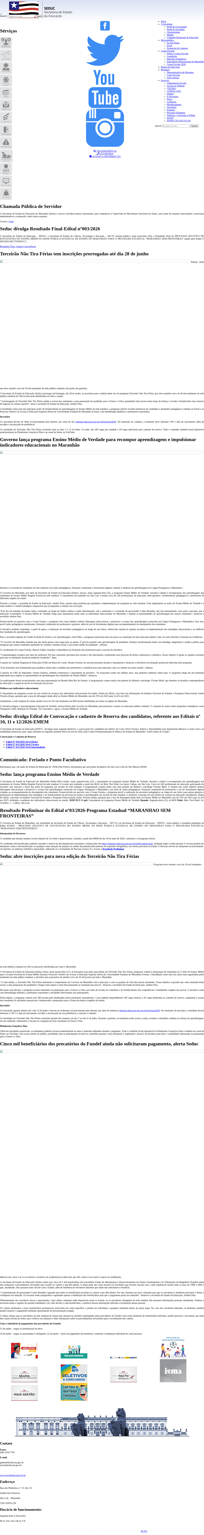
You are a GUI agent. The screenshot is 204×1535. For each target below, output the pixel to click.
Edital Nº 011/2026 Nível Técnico (22, 744)
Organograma (173, 32)
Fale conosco (173, 77)
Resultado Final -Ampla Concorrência (18, 246)
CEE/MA (171, 88)
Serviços (165, 80)
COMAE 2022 (174, 91)
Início (163, 21)
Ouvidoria (171, 107)
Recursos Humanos (176, 112)
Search (3, 16)
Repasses (165, 69)
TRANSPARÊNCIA (106, 151)
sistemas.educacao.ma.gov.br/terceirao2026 (95, 421)
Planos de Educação (170, 67)
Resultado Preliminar (113, 849)
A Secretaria (166, 24)
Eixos (169, 45)
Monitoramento (174, 104)
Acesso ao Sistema (175, 86)
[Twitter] (105, 68)
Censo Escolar (167, 51)
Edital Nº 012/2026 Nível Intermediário (25, 747)
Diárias (170, 94)
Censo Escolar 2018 (176, 64)
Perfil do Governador (177, 26)
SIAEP (170, 118)
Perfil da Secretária (176, 29)
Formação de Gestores (177, 48)
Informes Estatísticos (176, 59)
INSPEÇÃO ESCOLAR (179, 120)
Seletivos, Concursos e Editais (181, 115)
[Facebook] (105, 29)
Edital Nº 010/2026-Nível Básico (22, 742)
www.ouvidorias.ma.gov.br (13, 1475)
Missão (170, 35)
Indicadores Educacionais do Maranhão (185, 61)
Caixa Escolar (173, 75)
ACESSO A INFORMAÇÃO (106, 156)
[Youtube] (105, 107)
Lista (11, 221)
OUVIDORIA (106, 153)
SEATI (144, 1531)
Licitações (171, 102)
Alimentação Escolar (176, 83)
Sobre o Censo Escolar (177, 53)
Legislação (172, 56)
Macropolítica (167, 40)
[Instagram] (105, 146)
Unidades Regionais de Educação (182, 37)
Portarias (171, 110)
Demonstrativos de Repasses (180, 72)
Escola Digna (173, 43)
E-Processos (172, 96)
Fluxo (169, 99)
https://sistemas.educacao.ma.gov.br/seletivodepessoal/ (127, 843)
